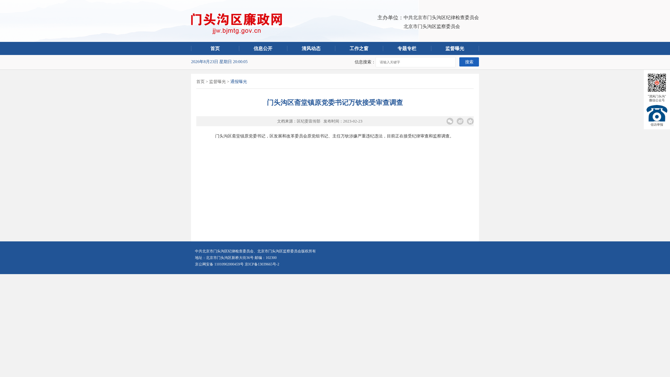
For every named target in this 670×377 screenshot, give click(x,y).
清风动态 (311, 48)
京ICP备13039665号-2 (262, 264)
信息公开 (263, 48)
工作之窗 (359, 48)
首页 (215, 48)
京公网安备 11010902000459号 (219, 264)
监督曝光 (217, 81)
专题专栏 (407, 48)
